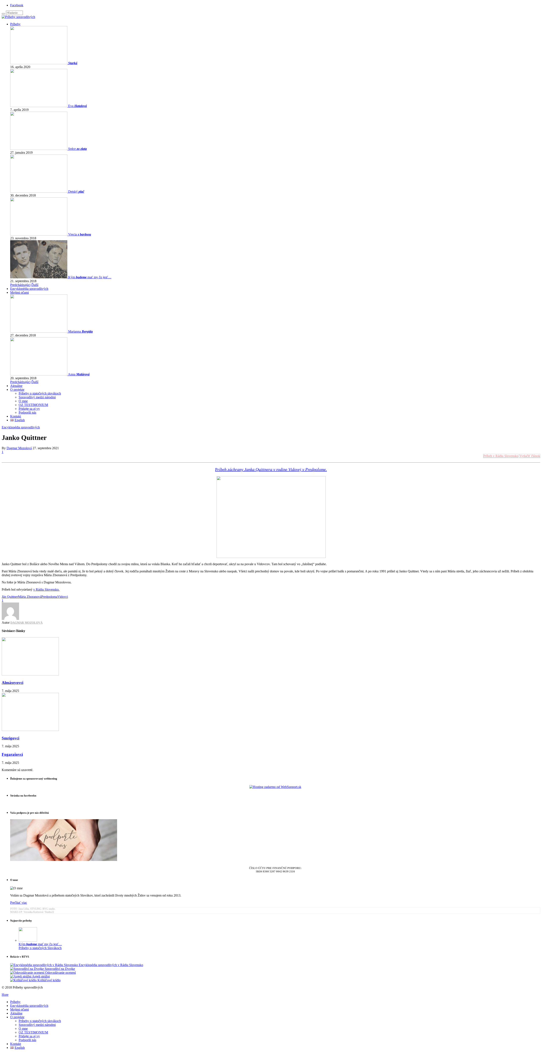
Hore (5, 994)
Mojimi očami (19, 292)
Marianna (80, 331)
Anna (79, 374)
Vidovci (62, 596)
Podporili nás (27, 412)
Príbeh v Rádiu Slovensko (500, 456)
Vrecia (79, 234)
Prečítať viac (18, 902)
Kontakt (15, 416)
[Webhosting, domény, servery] (275, 787)
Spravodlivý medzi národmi (37, 397)
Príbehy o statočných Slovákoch (40, 948)
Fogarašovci (12, 754)
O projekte (17, 389)
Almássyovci (12, 682)
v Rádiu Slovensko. (46, 589)
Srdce (77, 149)
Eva (77, 106)
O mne (23, 401)
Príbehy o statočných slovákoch (40, 393)
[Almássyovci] (30, 674)
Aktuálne (16, 386)
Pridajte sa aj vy (29, 408)
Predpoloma (49, 596)
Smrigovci (10, 738)
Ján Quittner (10, 596)
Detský (76, 191)
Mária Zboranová (29, 596)
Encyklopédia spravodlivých (29, 288)
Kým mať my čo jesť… (89, 277)
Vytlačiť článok (530, 456)
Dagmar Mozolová (19, 448)
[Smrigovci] (30, 730)
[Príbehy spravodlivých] (18, 17)
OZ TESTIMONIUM (33, 405)
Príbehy (15, 24)
